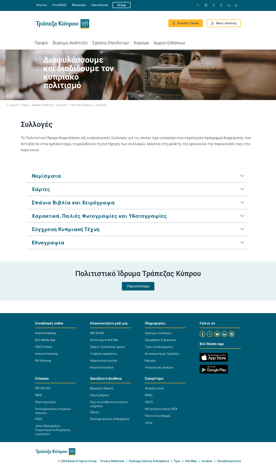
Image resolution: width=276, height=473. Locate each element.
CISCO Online (43, 346)
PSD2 (38, 419)
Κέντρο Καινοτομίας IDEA (161, 409)
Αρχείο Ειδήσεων (169, 42)
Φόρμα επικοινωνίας (103, 360)
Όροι (177, 461)
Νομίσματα (46, 175)
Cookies (206, 461)
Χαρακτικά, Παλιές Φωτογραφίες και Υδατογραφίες (99, 215)
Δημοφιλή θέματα (101, 388)
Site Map (191, 461)
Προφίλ (41, 42)
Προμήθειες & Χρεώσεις (160, 340)
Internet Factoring (46, 353)
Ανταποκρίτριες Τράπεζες (162, 353)
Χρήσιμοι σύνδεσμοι (158, 333)
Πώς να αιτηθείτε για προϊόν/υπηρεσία (109, 404)
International (99, 5)
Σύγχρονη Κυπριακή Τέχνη (66, 229)
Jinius (148, 422)
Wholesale (79, 5)
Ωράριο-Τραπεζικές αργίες (107, 346)
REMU (149, 395)
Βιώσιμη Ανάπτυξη (70, 42)
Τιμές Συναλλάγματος (159, 346)
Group (121, 5)
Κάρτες (94, 412)
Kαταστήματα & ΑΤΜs (104, 340)
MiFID (38, 395)
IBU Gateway (43, 360)
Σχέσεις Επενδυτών (110, 42)
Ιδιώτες (41, 5)
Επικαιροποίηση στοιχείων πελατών (53, 411)
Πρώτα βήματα (99, 395)
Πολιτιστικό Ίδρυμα (81, 105)
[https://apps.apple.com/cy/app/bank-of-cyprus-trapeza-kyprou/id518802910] (214, 357)
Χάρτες (41, 189)
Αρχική (13, 105)
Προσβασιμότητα (229, 461)
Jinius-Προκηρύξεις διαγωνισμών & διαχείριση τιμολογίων (52, 430)
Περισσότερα (138, 286)
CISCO (149, 402)
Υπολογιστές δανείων (159, 367)
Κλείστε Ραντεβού (102, 367)
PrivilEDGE (59, 5)
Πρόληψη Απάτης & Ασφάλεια (109, 419)
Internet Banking (45, 333)
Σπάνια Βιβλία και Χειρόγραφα (73, 202)
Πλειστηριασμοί (45, 402)
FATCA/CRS (43, 388)
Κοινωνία (61, 105)
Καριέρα (141, 42)
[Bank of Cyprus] (62, 24)
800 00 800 (97, 333)
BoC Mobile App (45, 340)
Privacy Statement (112, 461)
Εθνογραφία (48, 242)
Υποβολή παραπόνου (103, 353)
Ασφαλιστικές (154, 388)
